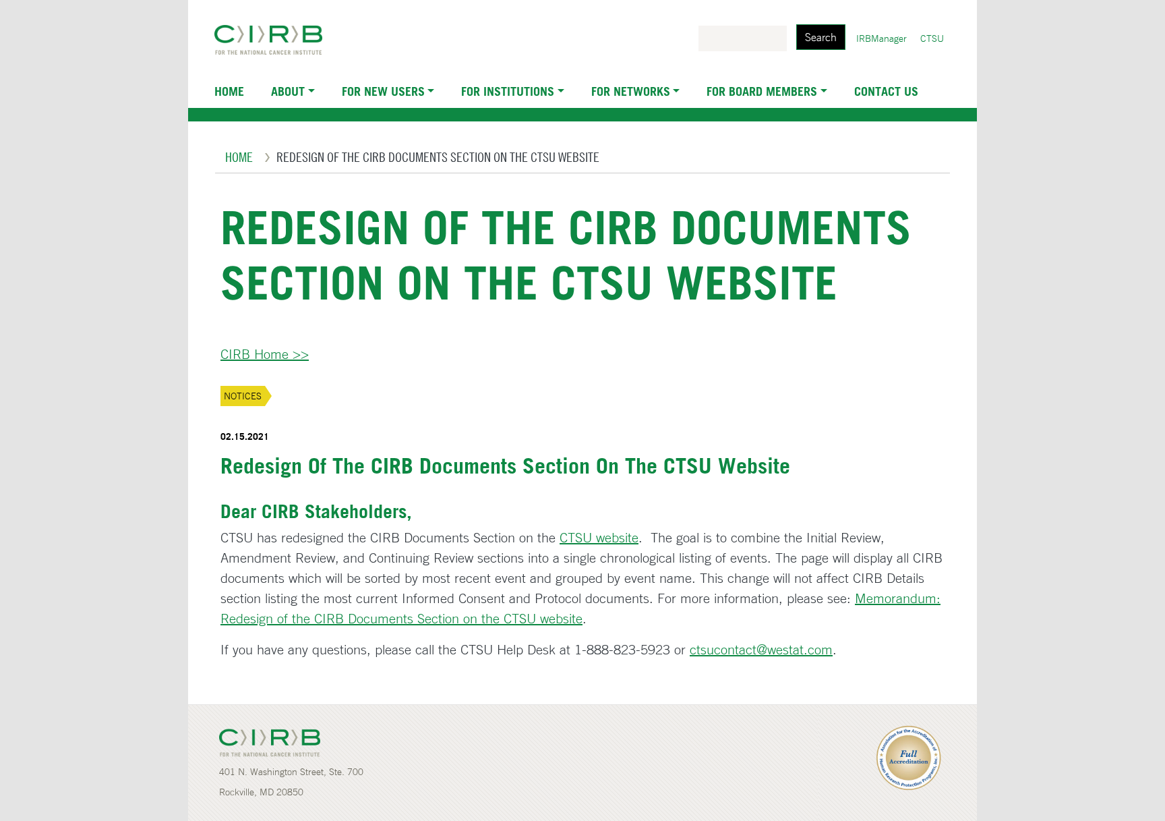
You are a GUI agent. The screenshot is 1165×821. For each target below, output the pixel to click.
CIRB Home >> (264, 353)
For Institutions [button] (507, 91)
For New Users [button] (383, 91)
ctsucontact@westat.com (761, 649)
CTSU (932, 38)
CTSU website (599, 537)
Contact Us (886, 91)
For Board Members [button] (762, 91)
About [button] (288, 91)
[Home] (273, 40)
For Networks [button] (630, 91)
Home (229, 91)
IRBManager (881, 38)
